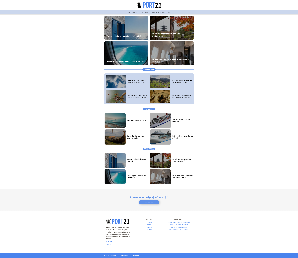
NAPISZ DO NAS (149, 202)
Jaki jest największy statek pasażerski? (181, 120)
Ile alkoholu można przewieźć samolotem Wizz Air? (170, 60)
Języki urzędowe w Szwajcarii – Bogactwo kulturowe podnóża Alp (182, 81)
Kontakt (108, 244)
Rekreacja (156, 12)
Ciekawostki (132, 12)
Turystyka (166, 12)
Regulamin (136, 255)
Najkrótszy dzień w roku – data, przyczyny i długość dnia (137, 81)
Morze (141, 12)
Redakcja (109, 241)
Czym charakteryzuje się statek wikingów (135, 137)
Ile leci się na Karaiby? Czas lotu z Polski (125, 62)
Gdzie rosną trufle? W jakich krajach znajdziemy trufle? (181, 96)
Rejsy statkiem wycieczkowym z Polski (182, 137)
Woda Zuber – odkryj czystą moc (179, 224)
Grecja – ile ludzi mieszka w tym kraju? (124, 36)
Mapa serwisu (124, 255)
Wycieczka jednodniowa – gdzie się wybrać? (178, 222)
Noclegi (148, 12)
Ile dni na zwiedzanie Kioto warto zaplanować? (167, 35)
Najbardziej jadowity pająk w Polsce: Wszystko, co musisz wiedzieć (138, 97)
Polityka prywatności (110, 255)
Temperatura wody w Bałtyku (137, 120)
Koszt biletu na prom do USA (179, 227)
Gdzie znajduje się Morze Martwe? (178, 229)
